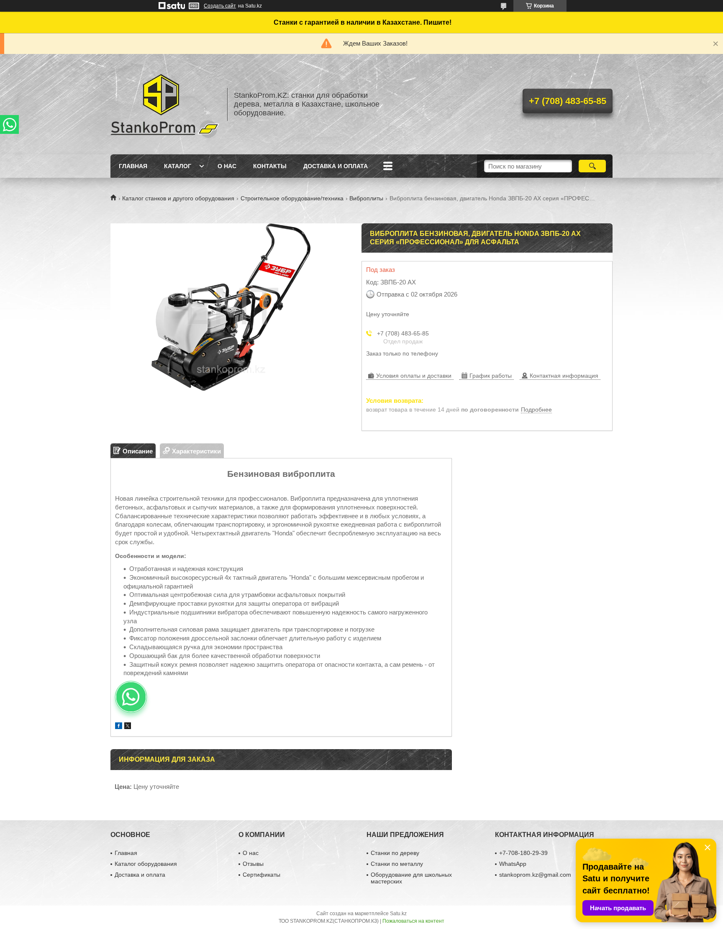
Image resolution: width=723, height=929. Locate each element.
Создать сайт (220, 6)
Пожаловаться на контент (413, 921)
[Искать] (592, 166)
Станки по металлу (397, 863)
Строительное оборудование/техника (292, 198)
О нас (227, 166)
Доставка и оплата (335, 166)
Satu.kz (398, 913)
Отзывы (253, 863)
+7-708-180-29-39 (523, 853)
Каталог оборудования (146, 863)
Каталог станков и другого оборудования (178, 198)
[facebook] (118, 726)
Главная (133, 166)
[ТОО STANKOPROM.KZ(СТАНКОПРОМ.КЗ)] (164, 104)
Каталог (177, 166)
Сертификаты (261, 874)
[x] (127, 726)
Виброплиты (366, 198)
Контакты (270, 166)
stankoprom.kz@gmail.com (535, 874)
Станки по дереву (395, 853)
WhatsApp (512, 863)
